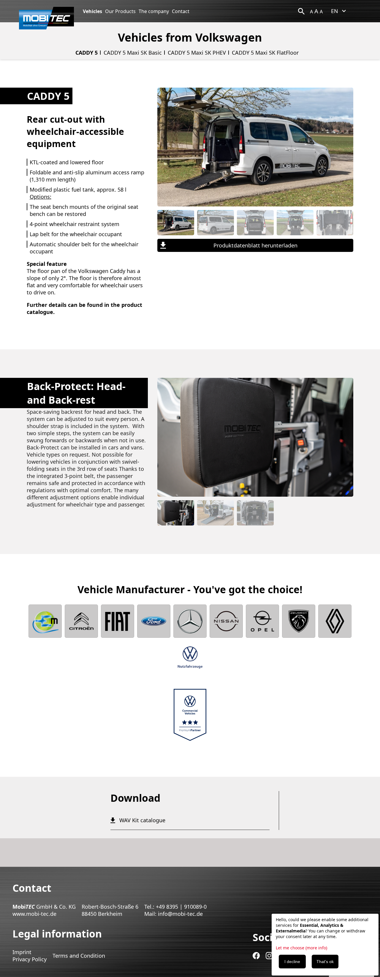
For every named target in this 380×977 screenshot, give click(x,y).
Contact (180, 11)
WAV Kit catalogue (142, 820)
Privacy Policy (29, 959)
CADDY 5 (86, 52)
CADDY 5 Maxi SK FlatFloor (265, 52)
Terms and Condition (79, 955)
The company (154, 11)
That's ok (325, 961)
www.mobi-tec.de (34, 913)
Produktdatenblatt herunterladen (255, 245)
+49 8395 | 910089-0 (181, 906)
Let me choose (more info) (301, 948)
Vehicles (92, 11)
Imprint (21, 952)
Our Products (120, 11)
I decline (292, 961)
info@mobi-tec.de (180, 913)
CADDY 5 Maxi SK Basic (133, 52)
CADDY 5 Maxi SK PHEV (197, 52)
